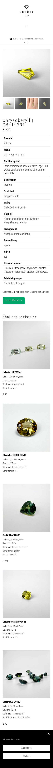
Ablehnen (26, 756)
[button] (48, 733)
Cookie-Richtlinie (13, 764)
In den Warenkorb (13, 300)
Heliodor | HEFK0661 (12, 372)
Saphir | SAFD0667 (11, 701)
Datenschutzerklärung (28, 764)
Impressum (41, 764)
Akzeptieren (26, 748)
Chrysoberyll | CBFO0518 (14, 455)
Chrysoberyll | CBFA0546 (14, 621)
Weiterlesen (26, 446)
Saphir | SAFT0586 (11, 535)
